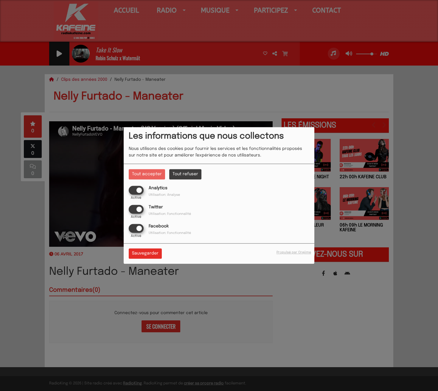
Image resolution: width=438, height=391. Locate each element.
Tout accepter (147, 174)
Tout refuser (185, 174)
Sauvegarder (145, 254)
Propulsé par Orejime (294, 253)
